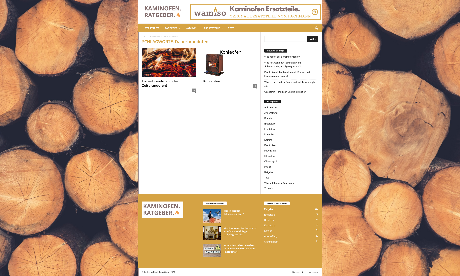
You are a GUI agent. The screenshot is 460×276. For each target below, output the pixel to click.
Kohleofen (211, 81)
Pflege (267, 167)
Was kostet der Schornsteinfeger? (282, 56)
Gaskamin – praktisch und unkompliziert (285, 92)
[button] (316, 28)
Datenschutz (298, 272)
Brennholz (269, 118)
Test (231, 28)
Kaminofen (269, 145)
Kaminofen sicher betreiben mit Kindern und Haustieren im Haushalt (287, 74)
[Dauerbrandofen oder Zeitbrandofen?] (169, 62)
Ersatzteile (212, 28)
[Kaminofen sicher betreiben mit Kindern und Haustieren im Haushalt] (212, 250)
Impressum (313, 272)
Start (144, 36)
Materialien (270, 150)
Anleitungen (270, 107)
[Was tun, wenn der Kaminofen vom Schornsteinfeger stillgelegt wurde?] (212, 233)
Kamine (191, 28)
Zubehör (268, 188)
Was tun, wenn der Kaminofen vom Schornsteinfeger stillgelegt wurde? (282, 64)
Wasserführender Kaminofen (279, 183)
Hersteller (269, 134)
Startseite (152, 28)
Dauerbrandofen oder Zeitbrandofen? (160, 83)
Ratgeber (171, 28)
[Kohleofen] (230, 62)
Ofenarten (269, 156)
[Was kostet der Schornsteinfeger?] (212, 216)
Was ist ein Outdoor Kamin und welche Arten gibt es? (289, 84)
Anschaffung (270, 113)
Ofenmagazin (271, 161)
